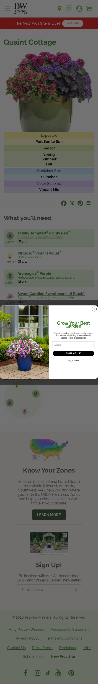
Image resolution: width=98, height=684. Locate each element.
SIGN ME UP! (73, 353)
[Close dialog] (94, 308)
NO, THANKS (73, 361)
